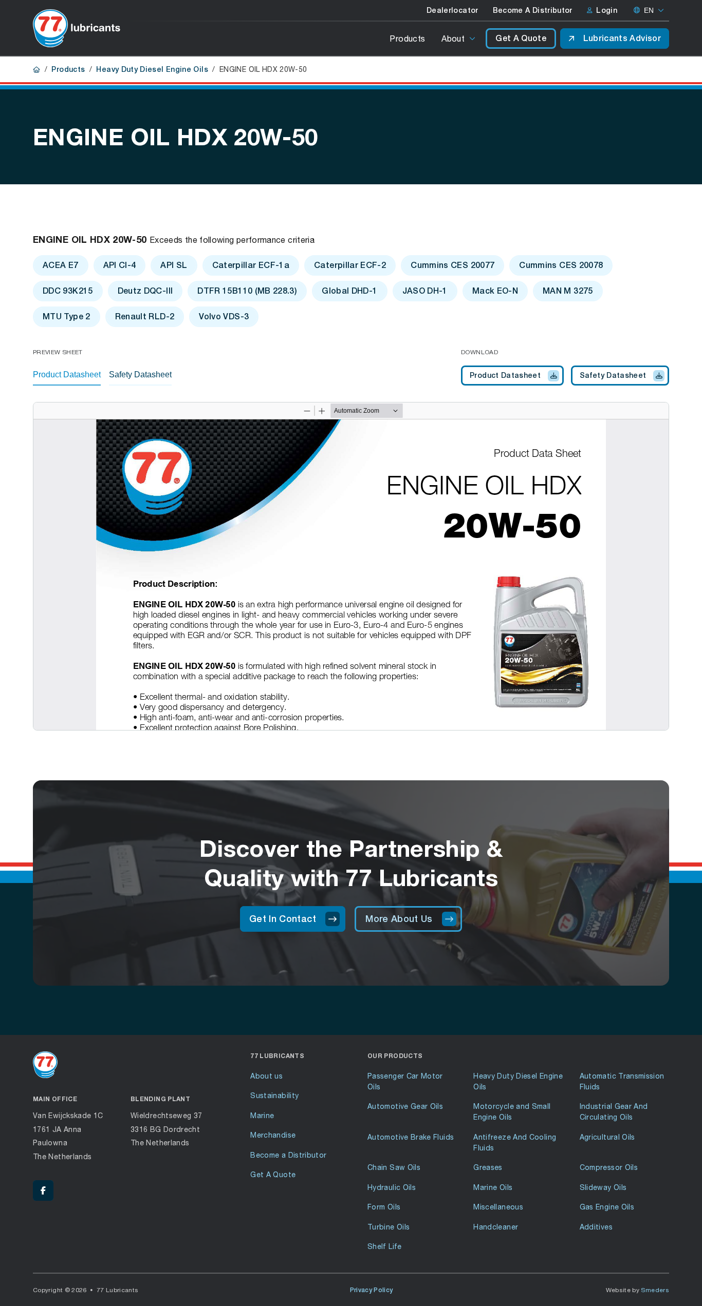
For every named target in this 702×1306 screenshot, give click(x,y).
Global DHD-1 (349, 291)
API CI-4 (119, 265)
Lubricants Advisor (622, 38)
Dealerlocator (452, 10)
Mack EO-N (495, 291)
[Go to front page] (76, 28)
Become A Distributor (532, 10)
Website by (638, 1290)
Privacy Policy (371, 1290)
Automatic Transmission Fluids (622, 1081)
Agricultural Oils (607, 1136)
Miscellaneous (498, 1206)
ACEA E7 (61, 265)
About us (266, 1075)
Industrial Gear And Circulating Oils (614, 1111)
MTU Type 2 (66, 316)
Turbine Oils (388, 1226)
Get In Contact (282, 918)
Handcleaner (495, 1226)
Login (606, 10)
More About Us (399, 918)
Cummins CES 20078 (561, 265)
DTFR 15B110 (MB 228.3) (247, 291)
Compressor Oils (609, 1167)
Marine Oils (492, 1187)
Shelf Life (384, 1246)
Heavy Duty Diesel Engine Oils (152, 69)
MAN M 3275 (568, 291)
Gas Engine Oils (607, 1206)
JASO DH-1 (425, 291)
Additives (596, 1226)
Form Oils (383, 1206)
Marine (262, 1115)
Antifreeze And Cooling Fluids (514, 1142)
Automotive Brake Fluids (410, 1136)
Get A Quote (520, 38)
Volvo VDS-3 (224, 316)
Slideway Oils (603, 1187)
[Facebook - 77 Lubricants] (43, 1190)
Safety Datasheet (613, 375)
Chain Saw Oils (393, 1167)
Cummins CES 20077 (452, 265)
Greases (488, 1167)
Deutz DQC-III (145, 291)
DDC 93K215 (68, 291)
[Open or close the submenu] (473, 38)
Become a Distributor (288, 1154)
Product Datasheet (505, 375)
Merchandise (272, 1134)
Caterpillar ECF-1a (250, 265)
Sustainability (274, 1095)
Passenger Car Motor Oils (405, 1081)
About (453, 38)
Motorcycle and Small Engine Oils (511, 1111)
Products (407, 38)
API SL (173, 265)
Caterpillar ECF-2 (350, 265)
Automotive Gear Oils (405, 1106)
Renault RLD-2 (145, 316)
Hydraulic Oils (391, 1187)
